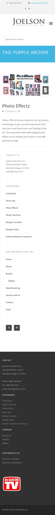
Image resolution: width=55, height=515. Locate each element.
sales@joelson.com (40, 3)
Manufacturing (13, 288)
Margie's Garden (9, 416)
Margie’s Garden (14, 222)
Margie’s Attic (12, 229)
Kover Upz (10, 200)
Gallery (11, 280)
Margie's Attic (8, 419)
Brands (9, 273)
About (8, 266)
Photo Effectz (16, 106)
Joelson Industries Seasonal (18, 236)
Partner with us (13, 295)
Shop (8, 309)
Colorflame (11, 193)
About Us (6, 435)
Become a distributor (12, 462)
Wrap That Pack (13, 215)
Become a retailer (10, 458)
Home (8, 259)
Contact (9, 302)
